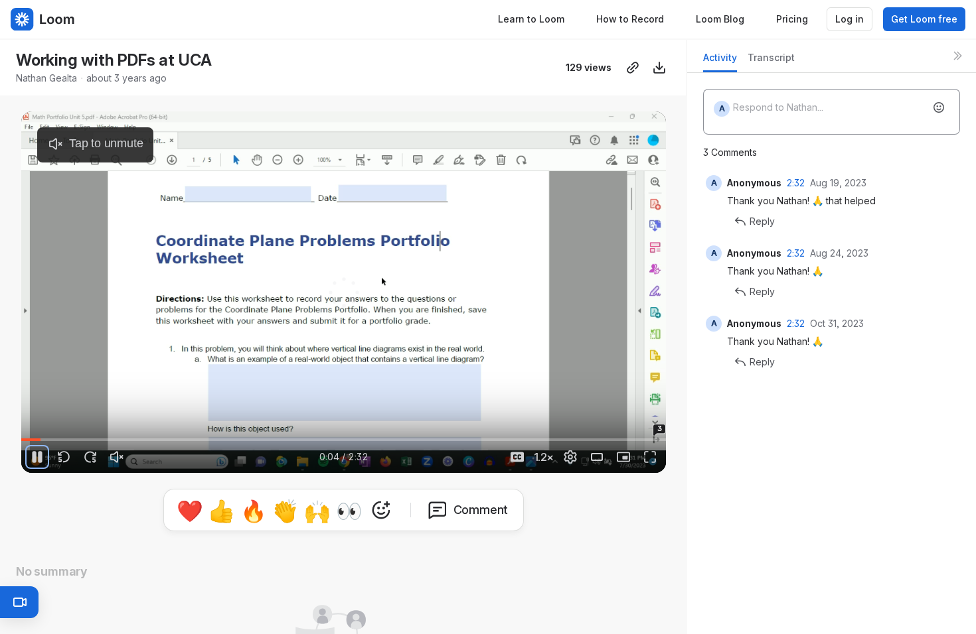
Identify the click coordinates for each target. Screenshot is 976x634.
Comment (481, 510)
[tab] (720, 61)
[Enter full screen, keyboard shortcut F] (650, 457)
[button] (549, 432)
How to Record (630, 19)
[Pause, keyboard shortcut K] (37, 457)
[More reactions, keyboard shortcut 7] (381, 510)
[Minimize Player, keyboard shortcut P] (623, 457)
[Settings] (570, 457)
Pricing (792, 19)
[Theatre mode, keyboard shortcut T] (597, 457)
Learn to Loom (531, 19)
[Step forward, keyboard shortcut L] (90, 457)
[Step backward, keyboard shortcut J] (63, 457)
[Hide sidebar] (957, 56)
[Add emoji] (938, 107)
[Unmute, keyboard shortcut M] (116, 457)
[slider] (343, 439)
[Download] (659, 67)
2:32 (796, 182)
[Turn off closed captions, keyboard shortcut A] (517, 457)
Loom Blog (720, 19)
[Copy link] (632, 67)
